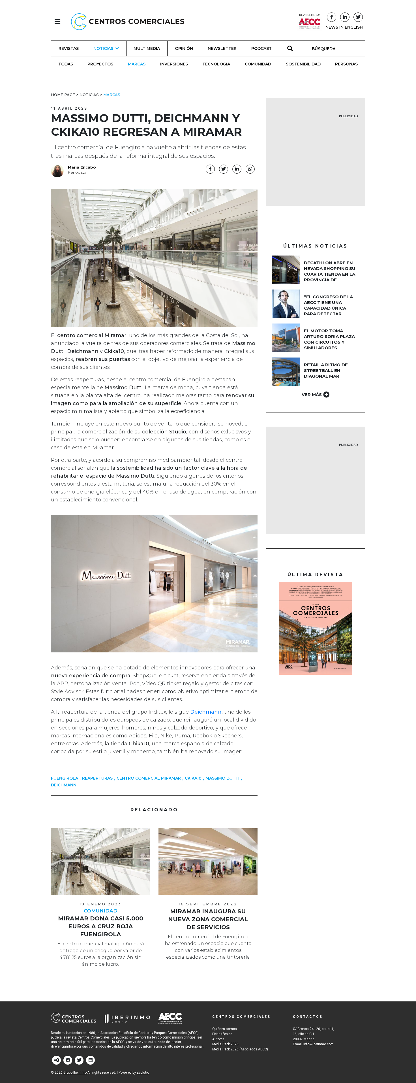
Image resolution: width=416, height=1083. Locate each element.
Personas (346, 64)
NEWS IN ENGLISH (344, 27)
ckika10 (193, 778)
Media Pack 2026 (225, 1044)
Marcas (136, 64)
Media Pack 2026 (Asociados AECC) (240, 1049)
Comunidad (258, 64)
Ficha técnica (222, 1034)
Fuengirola (64, 778)
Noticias (89, 94)
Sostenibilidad (303, 64)
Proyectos (100, 64)
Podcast (261, 48)
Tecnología (216, 64)
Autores (218, 1039)
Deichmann (63, 785)
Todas (65, 64)
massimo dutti (222, 778)
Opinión (184, 48)
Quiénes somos (224, 1029)
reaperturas (97, 778)
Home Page (63, 94)
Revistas (69, 48)
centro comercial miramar (149, 778)
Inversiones (174, 64)
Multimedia (147, 48)
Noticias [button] (103, 48)
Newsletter (222, 48)
